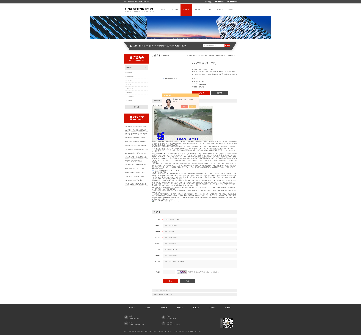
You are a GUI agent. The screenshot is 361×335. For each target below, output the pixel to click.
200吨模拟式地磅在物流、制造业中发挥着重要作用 (136, 141)
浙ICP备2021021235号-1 (165, 331)
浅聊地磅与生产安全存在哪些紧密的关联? (136, 145)
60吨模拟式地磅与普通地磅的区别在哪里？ (136, 184)
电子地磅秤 (129, 76)
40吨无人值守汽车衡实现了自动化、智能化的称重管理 (136, 172)
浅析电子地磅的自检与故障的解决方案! (136, 149)
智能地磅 (129, 72)
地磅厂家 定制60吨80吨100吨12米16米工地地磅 (136, 134)
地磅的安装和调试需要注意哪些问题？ (136, 130)
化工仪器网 (198, 331)
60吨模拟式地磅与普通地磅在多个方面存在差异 (136, 164)
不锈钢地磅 (129, 96)
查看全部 (136, 107)
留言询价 (220, 93)
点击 (145, 67)
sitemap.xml (177, 331)
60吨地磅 (129, 84)
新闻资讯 (197, 9)
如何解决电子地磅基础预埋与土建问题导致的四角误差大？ (136, 126)
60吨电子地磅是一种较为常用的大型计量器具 (136, 157)
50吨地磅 (129, 80)
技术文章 (209, 9)
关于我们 (175, 9)
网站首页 (163, 9)
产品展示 (186, 9)
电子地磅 (129, 67)
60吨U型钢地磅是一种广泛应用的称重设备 (136, 153)
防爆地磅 (129, 100)
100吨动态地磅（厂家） (166, 290)
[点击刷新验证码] (182, 272)
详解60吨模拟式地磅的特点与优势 (135, 138)
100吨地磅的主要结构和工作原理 (134, 176)
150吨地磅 (129, 88)
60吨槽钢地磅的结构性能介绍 (133, 161)
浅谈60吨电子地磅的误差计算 (133, 180)
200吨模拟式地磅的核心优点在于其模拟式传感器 (136, 168)
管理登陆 (184, 331)
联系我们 (231, 9)
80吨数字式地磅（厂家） (166, 294)
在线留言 (220, 9)
